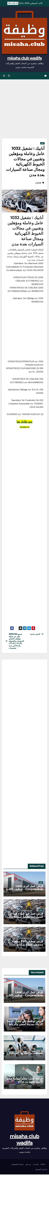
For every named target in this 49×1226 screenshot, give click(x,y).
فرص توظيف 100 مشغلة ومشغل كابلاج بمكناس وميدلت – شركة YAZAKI (27, 944)
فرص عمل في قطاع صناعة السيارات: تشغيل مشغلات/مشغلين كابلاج (26, 917)
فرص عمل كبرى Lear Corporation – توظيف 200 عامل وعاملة (25, 889)
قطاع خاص (39, 1017)
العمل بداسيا (35, 634)
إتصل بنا (36, 1164)
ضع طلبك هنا (24, 421)
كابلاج (42, 143)
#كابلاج (38, 182)
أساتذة (40, 1074)
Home (43, 1164)
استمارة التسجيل (41, 1169)
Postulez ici (24, 427)
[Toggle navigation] (4, 76)
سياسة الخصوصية (17, 1164)
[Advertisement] (24, 112)
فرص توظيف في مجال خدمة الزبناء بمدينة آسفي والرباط (25, 1022)
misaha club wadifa (24, 58)
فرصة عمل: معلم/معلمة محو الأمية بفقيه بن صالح (25, 1079)
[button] (9, 75)
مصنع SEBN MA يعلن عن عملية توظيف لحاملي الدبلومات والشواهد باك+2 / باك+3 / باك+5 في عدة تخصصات (16, 641)
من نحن (28, 1164)
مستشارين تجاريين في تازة (26, 1053)
